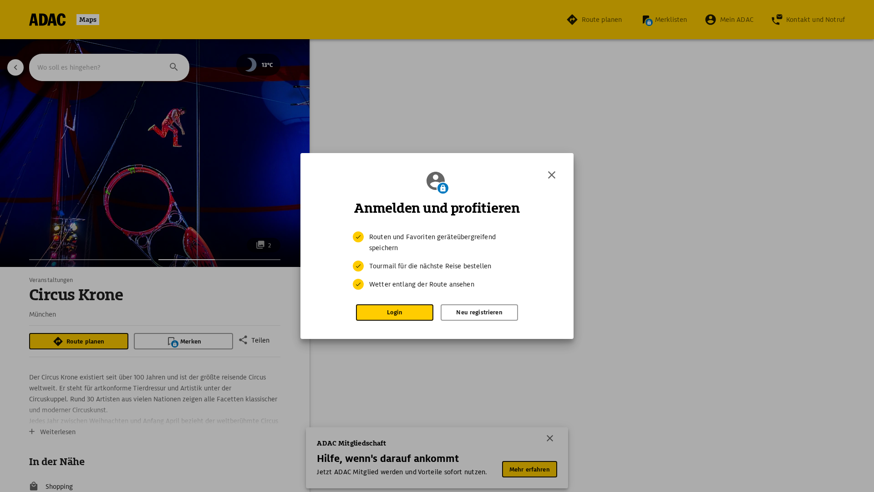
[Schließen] (552, 175)
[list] (437, 260)
